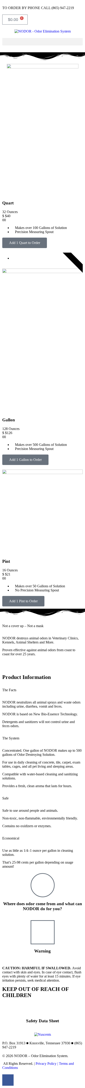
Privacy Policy (46, 1063)
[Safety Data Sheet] (42, 1008)
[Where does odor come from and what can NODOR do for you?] (43, 885)
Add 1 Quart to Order (24, 243)
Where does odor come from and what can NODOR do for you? (42, 906)
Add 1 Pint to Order (23, 601)
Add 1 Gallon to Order (25, 460)
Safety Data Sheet (42, 1020)
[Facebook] (8, 1080)
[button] (42, 41)
